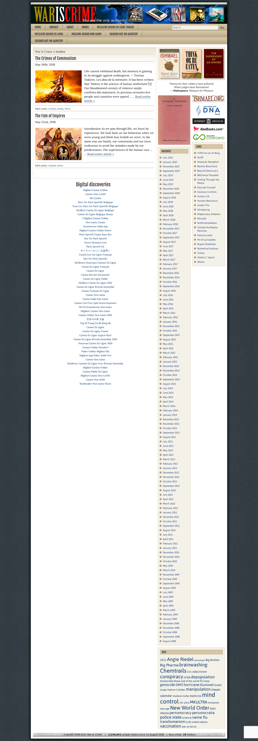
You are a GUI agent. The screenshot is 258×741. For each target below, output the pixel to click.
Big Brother (213, 660)
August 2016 (169, 290)
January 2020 (170, 162)
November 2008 (171, 627)
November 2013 (171, 423)
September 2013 (171, 432)
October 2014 (170, 375)
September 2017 (171, 237)
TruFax (201, 253)
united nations (199, 721)
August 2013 (169, 437)
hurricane (191, 685)
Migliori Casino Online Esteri (95, 230)
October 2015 (170, 330)
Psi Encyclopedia (206, 239)
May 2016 (168, 304)
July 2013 (168, 441)
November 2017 (171, 228)
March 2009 (169, 610)
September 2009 (171, 583)
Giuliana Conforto (207, 192)
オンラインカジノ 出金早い (95, 250)
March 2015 (169, 352)
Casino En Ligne (95, 270)
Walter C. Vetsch (206, 257)
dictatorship (166, 681)
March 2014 (169, 406)
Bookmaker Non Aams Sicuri (95, 383)
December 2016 (171, 273)
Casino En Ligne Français (95, 266)
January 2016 (170, 321)
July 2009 (168, 592)
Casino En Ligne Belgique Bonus (95, 214)
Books (85, 27)
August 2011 (169, 530)
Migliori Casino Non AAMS (95, 375)
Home (38, 27)
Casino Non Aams (95, 294)
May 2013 (168, 450)
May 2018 (168, 210)
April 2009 (168, 605)
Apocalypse (199, 660)
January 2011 (170, 548)
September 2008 (171, 636)
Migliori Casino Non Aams (86, 34)
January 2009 (170, 619)
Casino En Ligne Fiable (95, 278)
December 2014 (171, 366)
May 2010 (168, 565)
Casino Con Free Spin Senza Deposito (95, 302)
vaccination (170, 726)
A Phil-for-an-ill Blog (208, 153)
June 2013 (168, 446)
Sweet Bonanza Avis (95, 242)
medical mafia (181, 695)
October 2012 (170, 481)
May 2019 (168, 184)
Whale (200, 262)
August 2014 (169, 383)
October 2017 (170, 233)
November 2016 (171, 277)
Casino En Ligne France (95, 331)
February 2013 (170, 463)
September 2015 (171, 335)
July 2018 (168, 202)
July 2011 (168, 534)
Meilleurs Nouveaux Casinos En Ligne (95, 262)
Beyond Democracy (207, 170)
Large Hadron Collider (172, 689)
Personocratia (204, 235)
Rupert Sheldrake (206, 244)
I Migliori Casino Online (95, 218)
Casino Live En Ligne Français (95, 254)
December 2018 (171, 188)
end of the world (190, 681)
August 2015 (169, 339)
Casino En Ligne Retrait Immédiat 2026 (95, 339)
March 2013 (169, 459)
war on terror (189, 726)
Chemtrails (173, 670)
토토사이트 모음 (95, 319)
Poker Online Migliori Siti (95, 351)
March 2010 (169, 570)
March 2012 (169, 503)
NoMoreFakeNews (207, 223)
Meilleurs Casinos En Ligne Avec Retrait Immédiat (95, 363)
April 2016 (168, 308)
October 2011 (170, 521)
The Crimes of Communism (55, 58)
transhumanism (172, 721)
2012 (163, 660)
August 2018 (169, 197)
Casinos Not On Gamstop (124, 34)
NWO (213, 708)
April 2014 (168, 401)
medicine (195, 695)
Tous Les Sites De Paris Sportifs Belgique (95, 206)
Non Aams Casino (95, 222)
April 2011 (168, 539)
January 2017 (170, 268)
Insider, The (203, 205)
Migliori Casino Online (95, 190)
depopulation (203, 677)
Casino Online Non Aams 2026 (95, 315)
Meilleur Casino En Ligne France (115, 27)
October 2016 (170, 281)
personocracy (180, 713)
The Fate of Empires (50, 115)
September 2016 (171, 286)
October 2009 (170, 579)
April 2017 (168, 255)
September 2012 (171, 486)
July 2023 (168, 157)
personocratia (203, 713)
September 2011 (171, 525)
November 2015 (171, 326)
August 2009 (169, 588)
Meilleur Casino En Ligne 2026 (95, 282)
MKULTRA (198, 702)
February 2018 (170, 224)
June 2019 (168, 179)
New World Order (189, 708)
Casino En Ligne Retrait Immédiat (95, 286)
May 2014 (168, 397)
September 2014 (171, 379)
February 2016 (170, 317)
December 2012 (171, 472)
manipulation (198, 689)
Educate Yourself (206, 187)
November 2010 (171, 556)
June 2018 (168, 206)
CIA (189, 671)
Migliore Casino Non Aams (95, 311)
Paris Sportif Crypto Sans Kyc (95, 234)
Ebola (177, 681)
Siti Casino (95, 198)
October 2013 (170, 428)
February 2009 (170, 614)
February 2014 (170, 410)
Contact (53, 27)
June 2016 (168, 299)
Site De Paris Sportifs (95, 258)
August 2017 (169, 242)
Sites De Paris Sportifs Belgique (95, 202)
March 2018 (169, 219)
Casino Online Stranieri (95, 347)
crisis (187, 677)
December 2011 (171, 517)
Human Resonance (207, 200)
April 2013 (168, 454)
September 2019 (171, 171)
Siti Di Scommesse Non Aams (95, 306)
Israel (218, 685)
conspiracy (171, 676)
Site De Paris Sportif (95, 238)
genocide (167, 685)
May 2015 (168, 344)
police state (170, 717)
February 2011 (170, 543)
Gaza (207, 681)
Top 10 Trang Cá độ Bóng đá (95, 323)
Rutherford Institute (207, 248)
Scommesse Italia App (95, 226)
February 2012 (170, 508)
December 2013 (171, 419)
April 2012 (168, 499)
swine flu (200, 717)
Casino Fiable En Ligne (95, 371)
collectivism (199, 671)
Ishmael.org (203, 209)
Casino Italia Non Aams (95, 298)
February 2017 (170, 264)
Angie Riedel (180, 659)
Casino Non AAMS (95, 194)
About (70, 27)
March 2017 (169, 259)
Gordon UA (203, 196)
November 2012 (171, 477)
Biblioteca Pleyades (207, 175)
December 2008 (171, 623)
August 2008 (169, 641)
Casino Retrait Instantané (95, 274)
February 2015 (170, 357)
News (67, 108)
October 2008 (170, 632)
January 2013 (170, 468)
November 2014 (171, 370)
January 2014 (170, 415)
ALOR (200, 157)
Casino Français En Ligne (95, 290)
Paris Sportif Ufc (95, 246)
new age (165, 708)
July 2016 (168, 295)
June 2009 (168, 596)
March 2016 (169, 313)
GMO (179, 685)
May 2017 (168, 250)
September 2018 (171, 193)
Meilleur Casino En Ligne (49, 34)
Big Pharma (169, 665)
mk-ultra (184, 702)
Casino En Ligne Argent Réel (95, 335)
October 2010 (170, 561)
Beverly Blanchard (207, 166)
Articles (52, 108)
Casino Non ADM (95, 379)
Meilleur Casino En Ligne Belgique (95, 210)
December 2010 (171, 552)
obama (164, 713)
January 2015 (170, 361)
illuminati (207, 685)
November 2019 (171, 166)
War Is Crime (43, 51)
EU (201, 681)
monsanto (213, 702)
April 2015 (168, 348)
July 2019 (168, 175)
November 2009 (171, 574)
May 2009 (168, 601)
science (187, 717)
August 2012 (169, 490)
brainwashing (193, 664)
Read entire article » (100, 154)
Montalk (201, 218)
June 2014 (168, 392)
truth (188, 721)
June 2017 (168, 246)
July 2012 (168, 494)
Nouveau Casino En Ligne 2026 (95, 343)
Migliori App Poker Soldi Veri (95, 355)
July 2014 (168, 388)
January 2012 (170, 512)
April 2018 (168, 215)
